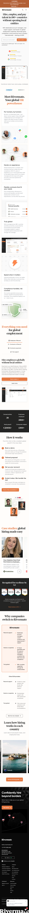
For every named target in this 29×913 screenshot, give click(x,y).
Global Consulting (5, 873)
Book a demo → (14, 379)
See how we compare (13, 715)
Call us (8, 857)
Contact (13, 879)
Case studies (13, 885)
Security (13, 875)
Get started (6, 807)
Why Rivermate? (15, 868)
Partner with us (15, 873)
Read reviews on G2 (13, 607)
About (13, 866)
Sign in (3, 885)
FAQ (11, 892)
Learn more (14, 383)
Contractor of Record (6, 870)
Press (13, 877)
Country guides (13, 883)
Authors (11, 890)
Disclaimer (4, 899)
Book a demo (21, 39)
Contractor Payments (6, 868)
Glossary (12, 887)
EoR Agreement (5, 901)
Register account (5, 883)
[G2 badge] (4, 592)
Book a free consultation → (10, 489)
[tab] (14, 341)
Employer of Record (6, 866)
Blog (11, 888)
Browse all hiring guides (13, 779)
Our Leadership (15, 872)
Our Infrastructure (15, 870)
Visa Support (4, 872)
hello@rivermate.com (7, 844)
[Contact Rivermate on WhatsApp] (22, 10)
